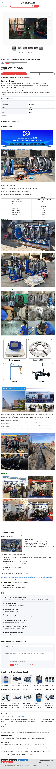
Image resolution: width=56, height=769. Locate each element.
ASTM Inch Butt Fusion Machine (48, 719)
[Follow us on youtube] (50, 760)
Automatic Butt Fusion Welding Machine (21, 721)
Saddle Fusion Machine (19, 724)
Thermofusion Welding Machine (17, 577)
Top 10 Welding (45, 751)
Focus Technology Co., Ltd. (18, 765)
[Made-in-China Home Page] (28, 2)
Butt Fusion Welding (35, 751)
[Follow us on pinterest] (52, 760)
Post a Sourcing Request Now (39, 664)
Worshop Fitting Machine (28, 579)
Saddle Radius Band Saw (33, 724)
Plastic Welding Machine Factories (23, 744)
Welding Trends (5, 754)
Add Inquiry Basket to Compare (28, 52)
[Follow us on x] (47, 760)
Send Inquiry (14, 74)
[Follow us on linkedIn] (40, 762)
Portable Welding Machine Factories (10, 748)
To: (8, 649)
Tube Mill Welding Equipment (38, 738)
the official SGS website (33, 535)
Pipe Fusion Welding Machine (22, 751)
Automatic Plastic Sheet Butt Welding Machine (36, 577)
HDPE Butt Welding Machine (42, 576)
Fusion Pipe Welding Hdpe (40, 748)
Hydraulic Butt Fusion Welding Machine (8, 721)
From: (7, 646)
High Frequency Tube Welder (8, 738)
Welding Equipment (26, 10)
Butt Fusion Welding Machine (15, 576)
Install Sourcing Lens (7, 762)
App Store (5, 760)
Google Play (13, 760)
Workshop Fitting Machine (46, 721)
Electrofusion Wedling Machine (42, 579)
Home (2, 10)
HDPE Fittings (31, 721)
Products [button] (14, 6)
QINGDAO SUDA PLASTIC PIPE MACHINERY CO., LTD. (16, 62)
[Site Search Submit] (36, 6)
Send (12, 664)
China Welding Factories (7, 744)
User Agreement (35, 765)
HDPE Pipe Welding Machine (29, 576)
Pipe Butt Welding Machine (26, 748)
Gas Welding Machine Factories (39, 744)
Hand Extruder (19, 579)
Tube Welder (34, 10)
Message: (7, 653)
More (2, 757)
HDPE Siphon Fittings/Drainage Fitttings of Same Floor (21, 719)
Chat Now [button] (42, 74)
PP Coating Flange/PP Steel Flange (8, 719)
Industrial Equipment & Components (13, 10)
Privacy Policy (48, 765)
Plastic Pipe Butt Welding (7, 751)
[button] (2, 2)
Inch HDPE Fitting (31, 719)
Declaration (42, 765)
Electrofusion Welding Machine (47, 724)
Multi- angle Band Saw (6, 724)
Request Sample (26, 77)
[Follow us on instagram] (49, 760)
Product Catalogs (20, 716)
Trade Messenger (23, 760)
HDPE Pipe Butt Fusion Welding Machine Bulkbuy (22, 754)
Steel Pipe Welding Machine (23, 738)
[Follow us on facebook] (45, 760)
